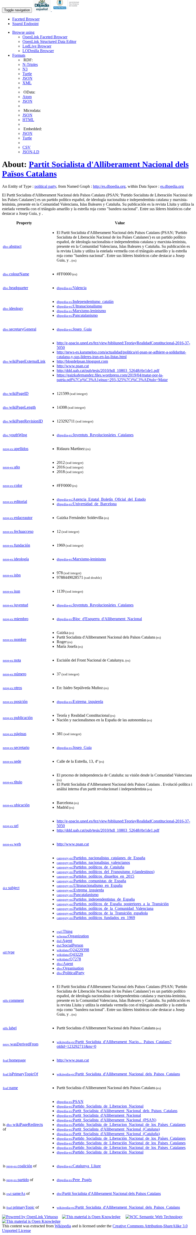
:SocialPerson (70, 945)
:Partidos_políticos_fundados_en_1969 (96, 917)
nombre (14, 639)
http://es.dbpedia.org (109, 186)
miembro (15, 619)
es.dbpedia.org (172, 186)
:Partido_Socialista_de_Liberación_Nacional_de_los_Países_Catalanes (121, 1138)
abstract (12, 246)
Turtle (27, 74)
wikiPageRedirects (24, 1124)
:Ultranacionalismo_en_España (89, 885)
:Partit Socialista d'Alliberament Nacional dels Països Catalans (109, 1193)
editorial (15, 501)
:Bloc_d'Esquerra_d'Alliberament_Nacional (99, 619)
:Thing (64, 931)
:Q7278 (69, 959)
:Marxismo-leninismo (81, 311)
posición (15, 701)
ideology (13, 308)
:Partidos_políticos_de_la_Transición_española (102, 913)
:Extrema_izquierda (80, 701)
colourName (16, 274)
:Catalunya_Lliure (79, 1166)
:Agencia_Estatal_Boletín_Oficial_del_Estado (101, 499)
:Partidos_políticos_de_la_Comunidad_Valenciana (105, 908)
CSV (26, 147)
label (10, 1028)
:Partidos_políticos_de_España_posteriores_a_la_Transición (113, 904)
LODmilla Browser (38, 51)
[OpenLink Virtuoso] (30, 1217)
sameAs (15, 1193)
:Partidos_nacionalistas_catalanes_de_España (101, 858)
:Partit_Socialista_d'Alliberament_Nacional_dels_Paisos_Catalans (117, 1111)
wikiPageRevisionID (23, 421)
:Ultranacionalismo (79, 306)
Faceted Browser (26, 19)
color (12, 485)
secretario (16, 747)
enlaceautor (17, 517)
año (11, 467)
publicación (18, 717)
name (10, 1088)
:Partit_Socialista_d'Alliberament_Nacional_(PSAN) (106, 1120)
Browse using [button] (23, 32)
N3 (25, 69)
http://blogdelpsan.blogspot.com (82, 361)
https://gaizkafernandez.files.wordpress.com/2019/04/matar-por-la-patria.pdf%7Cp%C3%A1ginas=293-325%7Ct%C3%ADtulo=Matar (112, 377)
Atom (27, 97)
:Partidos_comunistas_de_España (91, 881)
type (9, 952)
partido (17, 1180)
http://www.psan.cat (73, 366)
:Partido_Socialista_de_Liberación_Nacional (100, 1152)
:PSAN (70, 1101)
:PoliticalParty (70, 973)
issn (11, 591)
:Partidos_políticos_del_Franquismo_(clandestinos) (105, 871)
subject (11, 888)
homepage (14, 1060)
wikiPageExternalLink (24, 361)
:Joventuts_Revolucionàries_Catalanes (95, 435)
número (14, 674)
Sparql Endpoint (25, 23)
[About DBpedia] (42, 10)
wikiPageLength (19, 407)
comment (13, 1000)
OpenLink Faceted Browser (44, 37)
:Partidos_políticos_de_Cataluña (90, 867)
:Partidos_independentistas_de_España (96, 899)
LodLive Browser (36, 46)
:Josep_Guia (74, 329)
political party (45, 186)
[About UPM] (67, 10)
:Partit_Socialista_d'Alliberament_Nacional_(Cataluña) (108, 1134)
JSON (27, 78)
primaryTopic (20, 1207)
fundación (16, 545)
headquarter (15, 288)
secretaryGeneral (19, 329)
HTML (28, 119)
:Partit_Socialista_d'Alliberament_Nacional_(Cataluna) (108, 1129)
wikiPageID (16, 393)
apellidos (15, 448)
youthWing (15, 435)
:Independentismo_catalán (85, 301)
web (12, 844)
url (10, 826)
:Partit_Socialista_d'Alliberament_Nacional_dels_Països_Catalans (118, 1074)
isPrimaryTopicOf (20, 1074)
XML (27, 83)
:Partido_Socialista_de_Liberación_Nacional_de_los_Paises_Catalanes (121, 1143)
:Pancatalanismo (77, 315)
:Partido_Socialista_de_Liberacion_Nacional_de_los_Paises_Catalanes (121, 1147)
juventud (15, 605)
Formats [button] (18, 55)
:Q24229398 (73, 950)
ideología (16, 559)
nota (12, 660)
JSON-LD (30, 152)
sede (12, 761)
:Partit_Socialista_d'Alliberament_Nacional (99, 1115)
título (12, 782)
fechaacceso (18, 531)
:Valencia (72, 288)
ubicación (16, 805)
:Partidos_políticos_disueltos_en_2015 (95, 876)
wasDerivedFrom (20, 1044)
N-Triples (30, 64)
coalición (19, 1166)
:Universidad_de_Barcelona (87, 504)
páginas (14, 734)
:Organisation (70, 968)
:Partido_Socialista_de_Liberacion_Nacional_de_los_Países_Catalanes (121, 1124)
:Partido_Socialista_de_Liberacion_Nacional (100, 1106)
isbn (12, 575)
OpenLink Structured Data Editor (49, 41)
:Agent (64, 940)
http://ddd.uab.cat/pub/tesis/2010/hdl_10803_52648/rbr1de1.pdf (108, 370)
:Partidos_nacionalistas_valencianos (93, 862)
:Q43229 (70, 954)
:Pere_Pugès (74, 1180)
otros (12, 688)
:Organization (73, 936)
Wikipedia (63, 1226)
